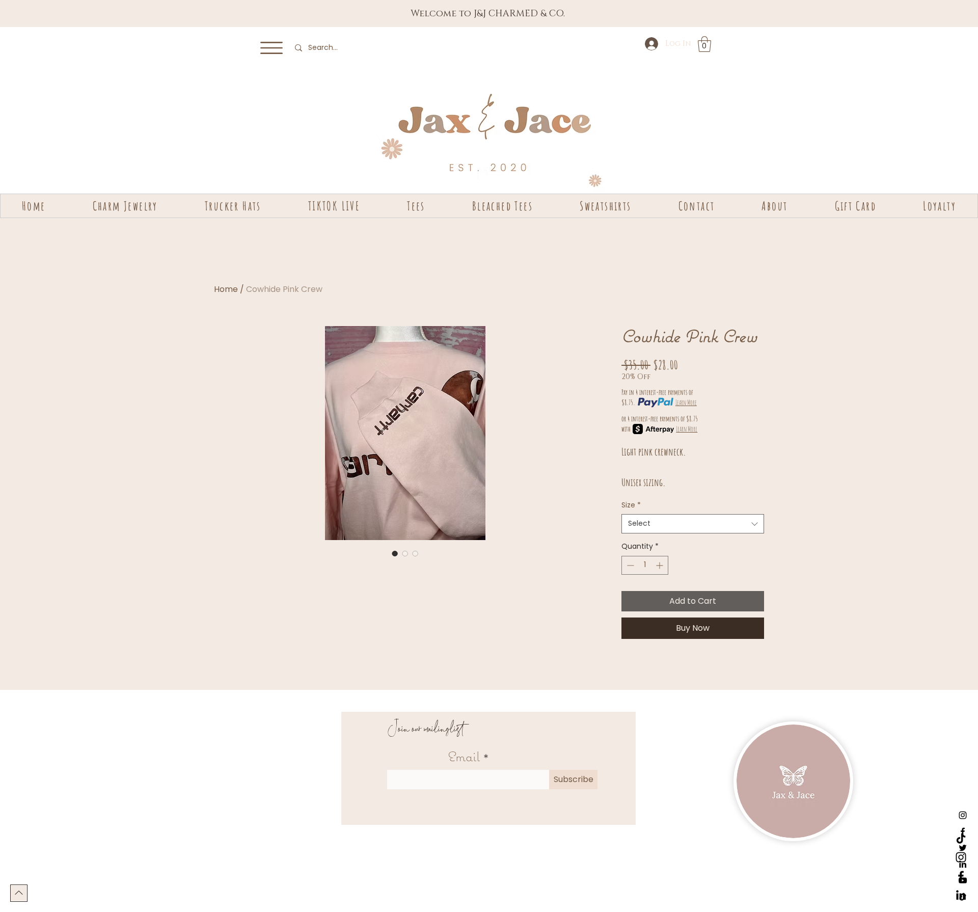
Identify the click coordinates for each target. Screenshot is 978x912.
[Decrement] (629, 565)
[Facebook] (961, 876)
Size (631, 505)
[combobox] (692, 523)
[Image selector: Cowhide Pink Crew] (395, 553)
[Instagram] (963, 815)
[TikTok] (961, 838)
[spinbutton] (645, 565)
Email (464, 756)
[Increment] (660, 565)
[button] (271, 48)
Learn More (686, 402)
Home (226, 289)
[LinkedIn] (961, 895)
